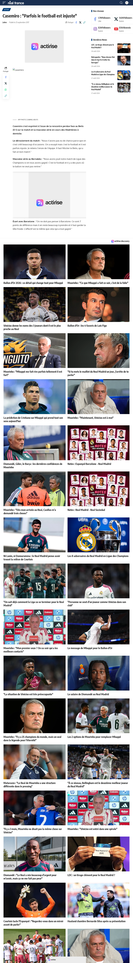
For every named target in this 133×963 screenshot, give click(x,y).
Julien (5, 22)
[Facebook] (101, 19)
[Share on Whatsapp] (6, 89)
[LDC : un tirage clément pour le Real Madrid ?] (123, 48)
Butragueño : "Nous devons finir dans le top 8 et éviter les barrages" (103, 60)
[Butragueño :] (123, 60)
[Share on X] (80, 22)
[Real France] (17, 2)
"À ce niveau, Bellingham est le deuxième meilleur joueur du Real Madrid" (102, 87)
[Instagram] (101, 29)
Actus (6, 9)
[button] (5, 2)
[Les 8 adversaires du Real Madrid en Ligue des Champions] (123, 75)
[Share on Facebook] (76, 22)
